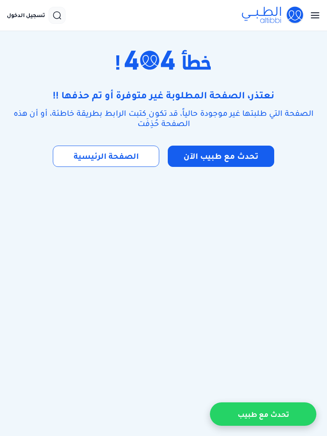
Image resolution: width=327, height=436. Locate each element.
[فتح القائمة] (312, 15)
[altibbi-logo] (273, 15)
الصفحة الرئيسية (106, 156)
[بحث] (57, 15)
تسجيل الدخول (26, 15)
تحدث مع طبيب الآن (221, 156)
